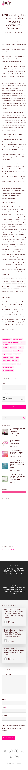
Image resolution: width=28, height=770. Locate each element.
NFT (19, 364)
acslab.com (7, 291)
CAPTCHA (5, 393)
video (7, 281)
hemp (17, 357)
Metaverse (15, 360)
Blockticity (13, 347)
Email (3, 383)
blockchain (5, 347)
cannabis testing (17, 350)
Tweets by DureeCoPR (8, 550)
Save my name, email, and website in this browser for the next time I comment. (13, 728)
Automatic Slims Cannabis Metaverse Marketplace (12, 343)
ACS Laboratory (6, 339)
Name (4, 699)
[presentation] (13, 399)
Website (4, 716)
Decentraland (17, 354)
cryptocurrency (6, 354)
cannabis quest (6, 350)
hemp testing (6, 360)
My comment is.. (6, 674)
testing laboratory (7, 367)
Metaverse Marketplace (8, 364)
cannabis (21, 347)
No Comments (18, 32)
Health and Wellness (7, 357)
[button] (25, 3)
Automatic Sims (17, 339)
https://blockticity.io (9, 198)
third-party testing (7, 370)
